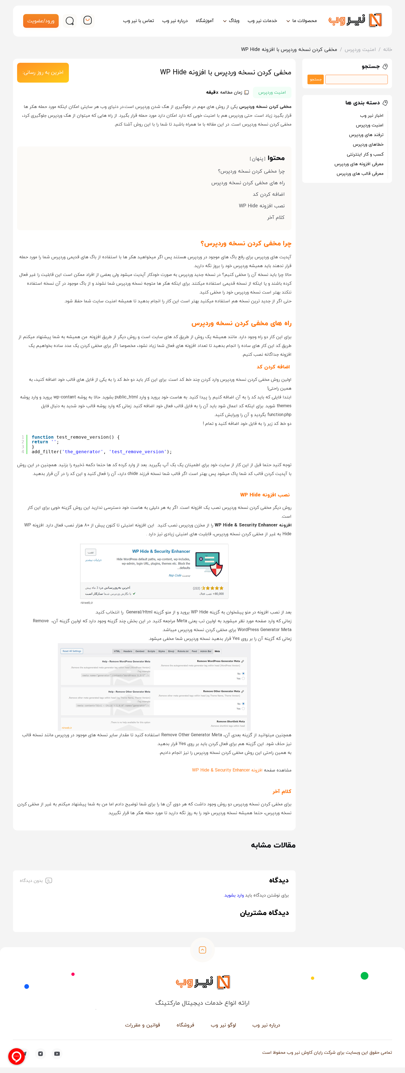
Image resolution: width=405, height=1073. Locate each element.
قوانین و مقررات (142, 1025)
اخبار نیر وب (372, 116)
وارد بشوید (234, 895)
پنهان (257, 158)
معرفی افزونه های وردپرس (359, 164)
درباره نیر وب (266, 1025)
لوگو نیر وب (223, 1025)
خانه (387, 49)
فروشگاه (185, 1025)
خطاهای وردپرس (368, 145)
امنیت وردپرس (360, 49)
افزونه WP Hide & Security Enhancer (227, 770)
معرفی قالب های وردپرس (360, 174)
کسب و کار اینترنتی (365, 154)
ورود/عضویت (41, 21)
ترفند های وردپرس (366, 135)
